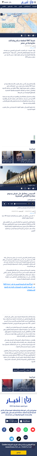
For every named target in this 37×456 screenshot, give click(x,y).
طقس (4, 6)
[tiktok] (19, 438)
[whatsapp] (25, 429)
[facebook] (4, 429)
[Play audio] (4, 204)
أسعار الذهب (27, 6)
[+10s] (33, 203)
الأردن (20, 6)
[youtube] (33, 429)
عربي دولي (32, 47)
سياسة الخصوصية (10, 447)
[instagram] (18, 429)
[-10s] (29, 203)
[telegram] (11, 438)
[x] (11, 429)
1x (8, 203)
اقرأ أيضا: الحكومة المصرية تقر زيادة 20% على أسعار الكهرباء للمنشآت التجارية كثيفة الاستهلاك (19, 287)
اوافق (18, 452)
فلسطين (10, 6)
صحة (15, 6)
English (6, 2)
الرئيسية (34, 6)
